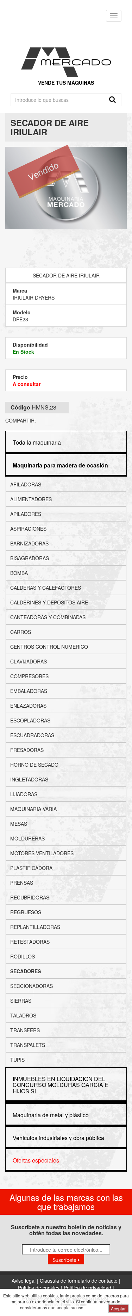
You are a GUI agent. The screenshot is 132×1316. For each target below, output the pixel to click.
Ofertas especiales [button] (36, 1160)
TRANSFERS (25, 1030)
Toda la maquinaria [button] (37, 442)
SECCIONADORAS (31, 985)
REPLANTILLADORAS (35, 926)
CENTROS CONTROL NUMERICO (49, 646)
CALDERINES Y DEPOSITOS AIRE (49, 602)
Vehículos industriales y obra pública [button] (58, 1138)
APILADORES (25, 513)
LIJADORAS (23, 794)
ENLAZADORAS (28, 705)
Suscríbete (65, 1259)
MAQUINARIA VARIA (33, 808)
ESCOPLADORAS (30, 720)
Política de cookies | (41, 1287)
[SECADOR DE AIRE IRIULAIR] (66, 188)
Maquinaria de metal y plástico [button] (51, 1115)
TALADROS (23, 1015)
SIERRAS (20, 1000)
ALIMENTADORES (31, 499)
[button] (60, 465)
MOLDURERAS (27, 838)
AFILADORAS (25, 484)
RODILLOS (22, 956)
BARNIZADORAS (29, 543)
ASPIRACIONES (28, 528)
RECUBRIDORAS (29, 897)
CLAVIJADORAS (28, 661)
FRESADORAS (27, 749)
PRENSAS (21, 882)
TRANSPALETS (27, 1044)
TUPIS (17, 1059)
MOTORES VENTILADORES (42, 853)
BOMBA (19, 572)
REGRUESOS (25, 912)
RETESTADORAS (30, 941)
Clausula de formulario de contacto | (80, 1280)
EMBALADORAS (28, 690)
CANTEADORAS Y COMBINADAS (48, 617)
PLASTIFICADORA (31, 867)
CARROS (20, 631)
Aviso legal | (26, 1280)
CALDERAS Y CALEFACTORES (45, 587)
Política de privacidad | (89, 1287)
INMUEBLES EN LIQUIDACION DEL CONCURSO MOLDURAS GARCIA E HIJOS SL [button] (60, 1085)
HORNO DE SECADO (34, 764)
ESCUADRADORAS (32, 735)
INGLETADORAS (29, 779)
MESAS (18, 823)
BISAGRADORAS (29, 558)
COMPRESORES (29, 676)
